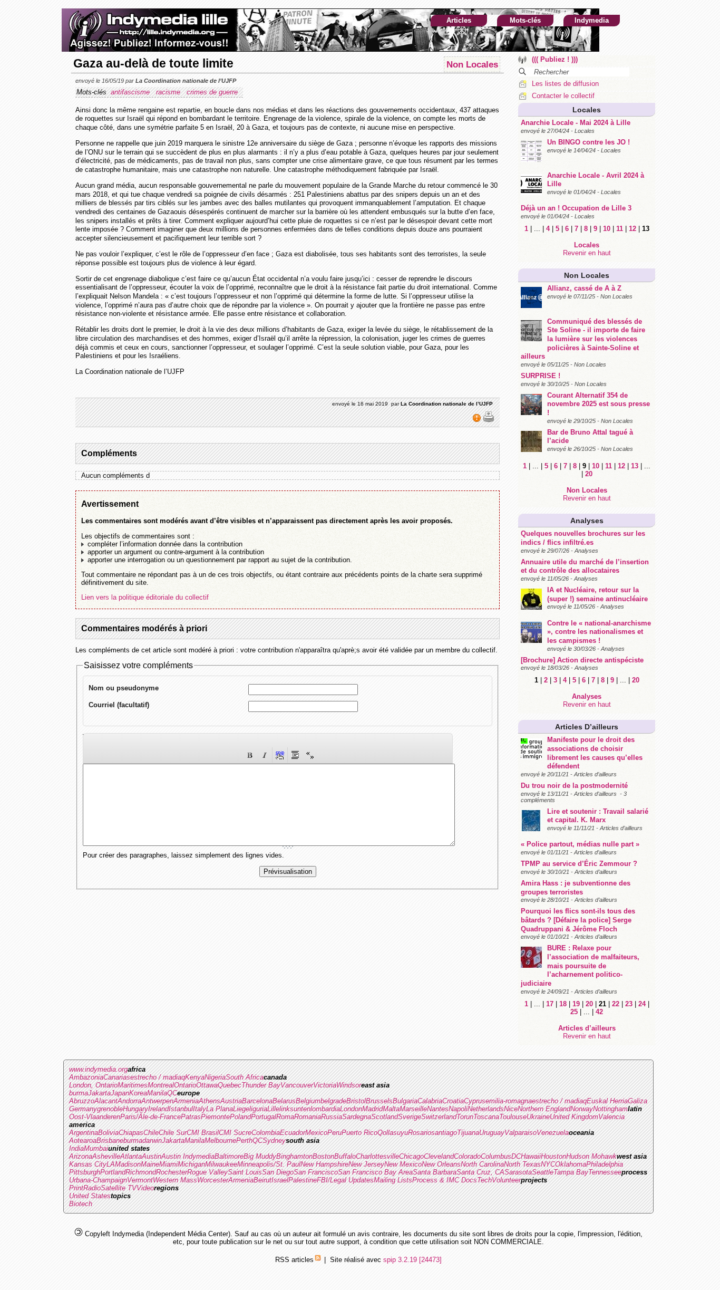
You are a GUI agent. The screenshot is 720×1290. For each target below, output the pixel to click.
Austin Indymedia (188, 1156)
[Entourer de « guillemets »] (310, 755)
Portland (112, 1172)
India (76, 1148)
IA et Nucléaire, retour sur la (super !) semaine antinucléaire (597, 594)
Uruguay (491, 1133)
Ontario (185, 1085)
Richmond (140, 1172)
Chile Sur (173, 1133)
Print (76, 1188)
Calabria (429, 1101)
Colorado (467, 1156)
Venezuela (553, 1133)
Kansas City (87, 1164)
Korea (138, 1093)
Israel (279, 1180)
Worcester (212, 1180)
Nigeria (215, 1077)
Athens (209, 1101)
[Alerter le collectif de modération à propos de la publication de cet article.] (478, 420)
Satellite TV (119, 1188)
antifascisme (131, 92)
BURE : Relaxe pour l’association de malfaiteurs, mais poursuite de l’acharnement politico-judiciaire (580, 965)
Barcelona (257, 1101)
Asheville (106, 1156)
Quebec (229, 1085)
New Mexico (403, 1164)
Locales (586, 109)
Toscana (486, 1117)
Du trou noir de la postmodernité (574, 786)
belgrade (333, 1101)
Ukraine (538, 1117)
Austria (231, 1101)
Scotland (384, 1117)
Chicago (411, 1156)
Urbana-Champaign (98, 1180)
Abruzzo (81, 1101)
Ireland (158, 1109)
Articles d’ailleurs (586, 727)
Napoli (458, 1109)
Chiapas (131, 1133)
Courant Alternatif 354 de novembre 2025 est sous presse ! (598, 404)
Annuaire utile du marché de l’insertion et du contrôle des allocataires (585, 566)
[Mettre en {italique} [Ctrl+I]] (264, 755)
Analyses (587, 520)
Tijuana (468, 1133)
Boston (323, 1156)
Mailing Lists (393, 1180)
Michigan (191, 1164)
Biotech (80, 1204)
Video (145, 1188)
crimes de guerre (213, 92)
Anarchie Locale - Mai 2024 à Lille (575, 123)
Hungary (135, 1109)
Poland (240, 1117)
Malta (391, 1109)
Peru (334, 1133)
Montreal (161, 1085)
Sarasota (518, 1172)
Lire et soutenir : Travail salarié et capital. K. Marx (597, 815)
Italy (199, 1109)
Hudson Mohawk (591, 1156)
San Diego (278, 1172)
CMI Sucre (235, 1133)
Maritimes (133, 1085)
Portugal (263, 1117)
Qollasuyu (392, 1133)
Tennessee (604, 1172)
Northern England (544, 1109)
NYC (548, 1164)
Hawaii (531, 1156)
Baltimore (229, 1156)
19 (576, 1004)
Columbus (496, 1156)
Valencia (611, 1117)
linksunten (294, 1109)
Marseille (413, 1109)
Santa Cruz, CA (480, 1172)
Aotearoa (82, 1140)
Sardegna (356, 1117)
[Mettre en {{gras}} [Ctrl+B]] (249, 755)
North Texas (522, 1164)
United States (90, 1196)
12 (632, 229)
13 (634, 466)
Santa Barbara (434, 1172)
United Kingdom (574, 1117)
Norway (581, 1109)
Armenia (186, 1101)
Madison (128, 1164)
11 (619, 229)
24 (642, 1004)
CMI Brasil (203, 1133)
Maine (150, 1164)
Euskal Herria (607, 1101)
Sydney (274, 1140)
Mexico (316, 1133)
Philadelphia (604, 1164)
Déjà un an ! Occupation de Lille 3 (576, 208)
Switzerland (438, 1117)
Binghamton (294, 1156)
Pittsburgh (84, 1172)
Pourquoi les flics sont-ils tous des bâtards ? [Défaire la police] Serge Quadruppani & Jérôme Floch (578, 919)
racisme (169, 92)
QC (172, 1093)
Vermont (140, 1180)
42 (599, 1012)
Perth (244, 1140)
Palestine (302, 1180)
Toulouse (513, 1117)
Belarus (284, 1101)
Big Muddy (260, 1156)
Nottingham (610, 1109)
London (351, 1109)
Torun (464, 1117)
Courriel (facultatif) (119, 705)
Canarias (116, 1077)
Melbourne (220, 1140)
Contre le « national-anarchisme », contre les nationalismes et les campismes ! (599, 631)
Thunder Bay (260, 1085)
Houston (553, 1156)
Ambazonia (86, 1077)
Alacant (106, 1101)
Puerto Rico (359, 1133)
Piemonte (215, 1117)
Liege (241, 1109)
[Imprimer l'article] (488, 420)
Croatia (453, 1101)
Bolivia (108, 1133)
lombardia (325, 1109)
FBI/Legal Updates (345, 1180)
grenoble (110, 1109)
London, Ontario (93, 1085)
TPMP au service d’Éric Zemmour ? (579, 864)
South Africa (245, 1077)
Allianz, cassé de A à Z (584, 288)
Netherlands (486, 1109)
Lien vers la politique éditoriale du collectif (145, 597)
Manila (157, 1093)
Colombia (265, 1133)
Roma (285, 1117)
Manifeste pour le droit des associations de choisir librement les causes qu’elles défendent (595, 753)
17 (549, 1004)
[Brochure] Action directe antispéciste (582, 660)
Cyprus (474, 1101)
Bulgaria (405, 1101)
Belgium (308, 1101)
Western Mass (175, 1180)
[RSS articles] (318, 1260)
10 (606, 229)
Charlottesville (377, 1156)
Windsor (348, 1085)
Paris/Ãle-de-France (150, 1117)
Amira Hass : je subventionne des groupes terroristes (575, 887)
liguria (258, 1109)
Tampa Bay (570, 1172)
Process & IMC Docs (444, 1180)
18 (563, 1004)
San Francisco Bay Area (375, 1172)
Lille (273, 1109)
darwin (152, 1140)
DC (516, 1156)
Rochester (171, 1172)
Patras (191, 1117)
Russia (331, 1117)
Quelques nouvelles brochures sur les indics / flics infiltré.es (583, 538)
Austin (151, 1156)
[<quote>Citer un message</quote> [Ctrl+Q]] (295, 755)
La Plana (219, 1109)
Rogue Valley (207, 1172)
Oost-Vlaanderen (94, 1117)
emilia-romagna (508, 1101)
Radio (92, 1188)
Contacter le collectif (563, 96)
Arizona (80, 1156)
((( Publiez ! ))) (555, 59)
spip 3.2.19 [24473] (412, 1260)
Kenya (195, 1077)
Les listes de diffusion (565, 84)
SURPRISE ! (540, 376)
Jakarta (99, 1093)
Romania (307, 1117)
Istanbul (181, 1109)
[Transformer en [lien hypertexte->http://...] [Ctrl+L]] (280, 755)
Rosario (419, 1133)
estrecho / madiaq (157, 1077)
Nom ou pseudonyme (124, 688)
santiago (444, 1133)
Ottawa (207, 1085)
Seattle (542, 1172)
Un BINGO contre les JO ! (588, 142)
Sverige (409, 1117)
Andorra (129, 1101)
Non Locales (586, 275)
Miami (168, 1164)
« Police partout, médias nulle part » (580, 844)
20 (588, 474)
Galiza (637, 1101)
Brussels (379, 1101)
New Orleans (441, 1164)
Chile (151, 1133)
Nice (511, 1109)
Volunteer (506, 1180)
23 (629, 1004)
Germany (83, 1109)
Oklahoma (570, 1164)
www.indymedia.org (98, 1069)
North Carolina (482, 1164)
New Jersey (366, 1164)
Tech (484, 1180)
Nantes (438, 1109)
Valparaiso (520, 1133)
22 (615, 1004)
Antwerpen (157, 1101)
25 (574, 1012)
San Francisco (316, 1172)
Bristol (356, 1101)
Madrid (372, 1109)
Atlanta (131, 1156)
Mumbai (96, 1148)
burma (78, 1093)
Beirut (262, 1180)
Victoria (324, 1085)
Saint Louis (245, 1172)
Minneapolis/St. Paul (268, 1164)
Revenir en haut (587, 253)
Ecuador (292, 1133)
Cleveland (439, 1156)
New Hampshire (324, 1164)
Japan (120, 1093)
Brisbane (109, 1140)
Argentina (83, 1133)
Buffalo (345, 1156)
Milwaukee (221, 1164)
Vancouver (296, 1085)
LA (110, 1164)
